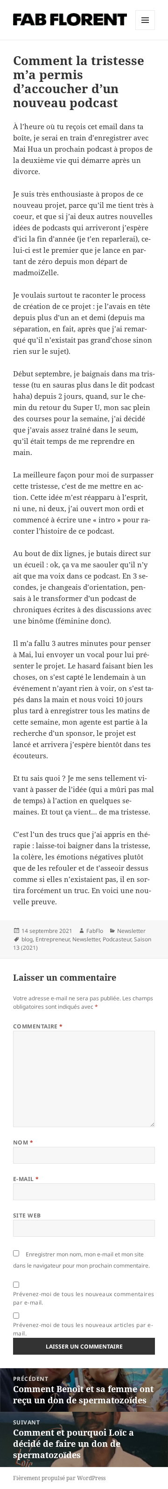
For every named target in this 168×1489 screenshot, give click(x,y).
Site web (27, 1215)
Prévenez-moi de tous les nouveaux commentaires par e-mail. (83, 1298)
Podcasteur (117, 939)
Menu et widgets (145, 29)
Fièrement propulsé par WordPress (59, 1478)
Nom (23, 1142)
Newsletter (131, 931)
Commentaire (38, 1026)
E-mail (26, 1179)
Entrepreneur (52, 939)
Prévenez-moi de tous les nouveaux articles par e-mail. (83, 1329)
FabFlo (94, 931)
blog (27, 939)
